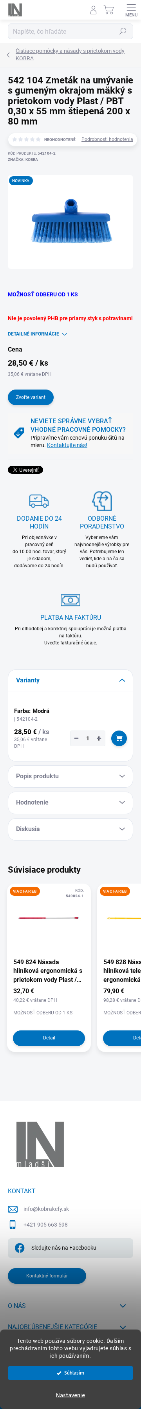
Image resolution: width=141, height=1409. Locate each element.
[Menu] (131, 10)
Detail (49, 1038)
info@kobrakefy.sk (46, 1209)
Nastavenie (70, 1395)
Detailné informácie (33, 334)
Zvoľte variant (30, 397)
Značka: (23, 159)
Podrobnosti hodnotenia (107, 139)
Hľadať (123, 31)
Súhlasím (74, 1373)
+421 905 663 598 (46, 1224)
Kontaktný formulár (47, 1276)
